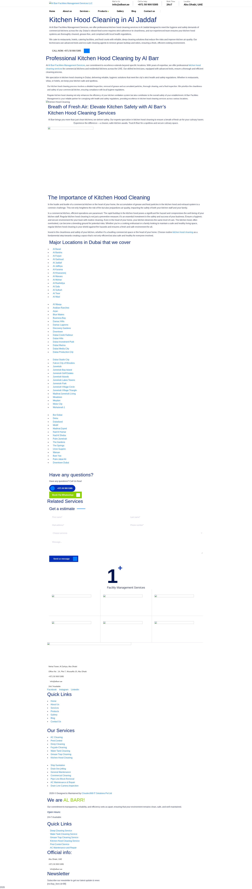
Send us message (61, 559)
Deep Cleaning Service (61, 831)
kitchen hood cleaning (183, 232)
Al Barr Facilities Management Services (66, 65)
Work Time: (171, 1)
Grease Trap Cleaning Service (64, 837)
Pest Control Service (59, 844)
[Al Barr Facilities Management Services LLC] (71, 3)
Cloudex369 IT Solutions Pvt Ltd (97, 793)
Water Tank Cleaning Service (63, 834)
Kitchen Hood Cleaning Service (65, 841)
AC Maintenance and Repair (63, 848)
